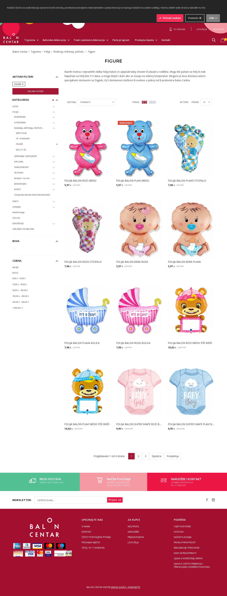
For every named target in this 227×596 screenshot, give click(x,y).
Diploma (18, 161)
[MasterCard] (49, 545)
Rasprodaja (18, 212)
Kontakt (166, 40)
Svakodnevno (21, 167)
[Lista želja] (105, 123)
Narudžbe (133, 531)
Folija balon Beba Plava (184, 261)
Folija (15, 111)
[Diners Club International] (27, 545)
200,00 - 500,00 (20, 302)
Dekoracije (18, 223)
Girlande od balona (23, 229)
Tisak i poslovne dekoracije (89, 40)
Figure (19, 144)
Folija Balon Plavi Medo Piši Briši (86, 424)
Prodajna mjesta (144, 40)
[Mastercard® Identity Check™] (40, 553)
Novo (15, 272)
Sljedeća (156, 456)
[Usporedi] (96, 123)
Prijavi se (115, 499)
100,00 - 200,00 (20, 296)
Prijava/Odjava (136, 537)
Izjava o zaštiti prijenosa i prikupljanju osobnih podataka (192, 565)
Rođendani (20, 116)
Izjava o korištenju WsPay (188, 558)
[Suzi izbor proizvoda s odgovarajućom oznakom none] (14, 248)
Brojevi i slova (21, 178)
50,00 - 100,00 (20, 290)
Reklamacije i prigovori (186, 547)
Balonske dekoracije (54, 40)
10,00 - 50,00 (19, 284)
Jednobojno (20, 183)
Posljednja (173, 456)
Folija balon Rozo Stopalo (83, 261)
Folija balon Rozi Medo (80, 180)
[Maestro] (60, 545)
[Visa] (37, 545)
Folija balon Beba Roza (132, 261)
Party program (120, 40)
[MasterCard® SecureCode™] (18, 553)
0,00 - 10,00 (19, 278)
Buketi (17, 189)
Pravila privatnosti (185, 542)
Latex (15, 106)
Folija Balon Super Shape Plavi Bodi (191, 424)
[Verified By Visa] (30, 553)
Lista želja (133, 542)
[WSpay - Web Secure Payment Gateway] (62, 553)
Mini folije (21, 133)
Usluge (16, 218)
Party (15, 201)
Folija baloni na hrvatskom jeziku (32, 194)
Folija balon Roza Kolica (133, 343)
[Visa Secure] (48, 553)
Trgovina (29, 40)
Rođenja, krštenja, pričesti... (29, 128)
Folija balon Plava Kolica (81, 343)
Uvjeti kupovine (182, 526)
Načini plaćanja (183, 537)
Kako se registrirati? (185, 553)
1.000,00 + (17, 307)
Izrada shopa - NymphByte (125, 587)
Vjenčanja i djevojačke (25, 156)
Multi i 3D (21, 149)
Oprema (16, 207)
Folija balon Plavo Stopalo (187, 180)
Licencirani (20, 122)
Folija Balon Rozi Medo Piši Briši (190, 343)
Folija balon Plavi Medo (132, 180)
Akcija (15, 267)
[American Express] (17, 545)
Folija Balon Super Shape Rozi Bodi (139, 424)
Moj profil (133, 526)
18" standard (23, 138)
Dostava (179, 531)
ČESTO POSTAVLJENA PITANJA (96, 537)
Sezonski (18, 172)
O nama (86, 526)
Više (211, 18)
